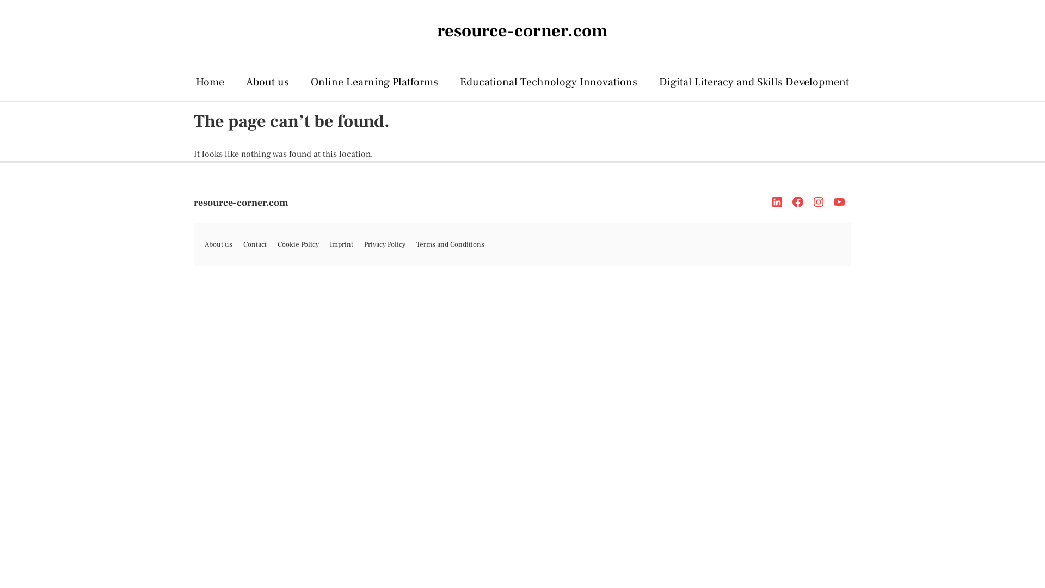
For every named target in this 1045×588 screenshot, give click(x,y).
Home (210, 82)
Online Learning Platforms (374, 82)
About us (267, 82)
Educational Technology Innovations (548, 82)
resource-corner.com (241, 203)
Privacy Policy (384, 244)
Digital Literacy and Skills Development (754, 82)
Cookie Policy (298, 244)
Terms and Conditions (450, 244)
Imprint (341, 244)
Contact (255, 244)
